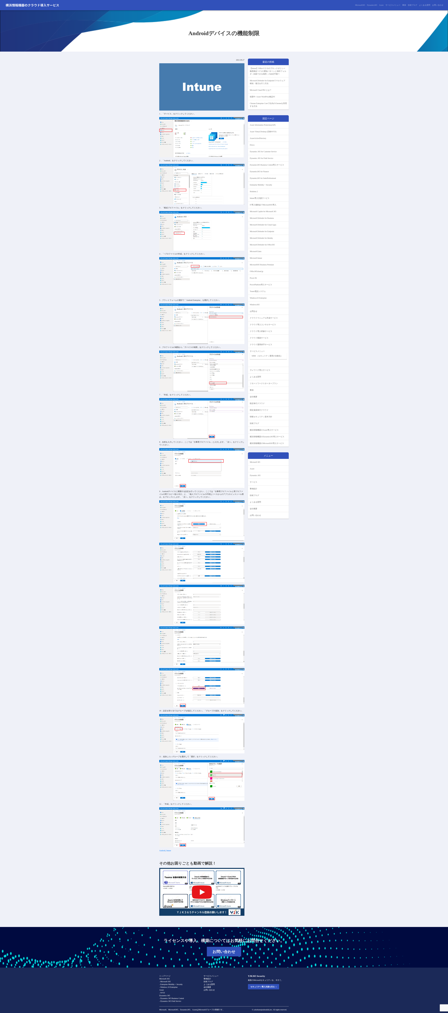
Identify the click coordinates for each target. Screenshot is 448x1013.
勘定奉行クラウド (257, 403)
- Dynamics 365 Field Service (170, 1001)
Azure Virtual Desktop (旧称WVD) (263, 132)
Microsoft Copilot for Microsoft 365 (263, 211)
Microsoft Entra (255, 251)
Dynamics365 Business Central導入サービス (267, 165)
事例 (404, 5)
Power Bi (253, 278)
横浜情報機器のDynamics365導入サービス (267, 437)
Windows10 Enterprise (258, 298)
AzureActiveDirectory (258, 138)
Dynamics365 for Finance (259, 172)
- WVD (162, 993)
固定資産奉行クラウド (259, 410)
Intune (168, 851)
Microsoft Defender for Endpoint (262, 231)
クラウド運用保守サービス (261, 345)
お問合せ (253, 311)
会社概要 (253, 397)
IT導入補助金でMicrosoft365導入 (263, 205)
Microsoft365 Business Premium (262, 265)
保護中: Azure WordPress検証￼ (262, 97)
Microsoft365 (360, 5)
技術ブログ (412, 5)
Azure (381, 5)
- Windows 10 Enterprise (168, 987)
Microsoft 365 (255, 462)
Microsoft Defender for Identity (261, 238)
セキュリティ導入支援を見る (263, 986)
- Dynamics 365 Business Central (171, 998)
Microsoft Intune (256, 258)
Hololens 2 (254, 191)
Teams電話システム (258, 291)
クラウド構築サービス (259, 338)
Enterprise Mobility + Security (261, 185)
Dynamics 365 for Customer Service (263, 152)
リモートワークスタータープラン (264, 383)
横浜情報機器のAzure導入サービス (264, 430)
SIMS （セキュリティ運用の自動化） (267, 356)
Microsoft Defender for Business (262, 218)
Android (162, 851)
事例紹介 (253, 489)
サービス (253, 482)
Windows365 (255, 305)
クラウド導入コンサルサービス (263, 325)
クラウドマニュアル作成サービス (264, 318)
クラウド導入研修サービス (261, 331)
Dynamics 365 (255, 475)
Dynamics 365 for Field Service (261, 158)
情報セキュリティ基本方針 (261, 417)
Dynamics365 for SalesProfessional (263, 178)
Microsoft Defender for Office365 (262, 245)
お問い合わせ (437, 5)
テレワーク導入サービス (260, 370)
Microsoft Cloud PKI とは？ (260, 90)
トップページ (164, 976)
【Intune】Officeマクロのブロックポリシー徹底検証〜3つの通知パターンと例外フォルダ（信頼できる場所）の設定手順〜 (268, 71)
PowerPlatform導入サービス (261, 285)
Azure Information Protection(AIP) (263, 125)
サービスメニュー (392, 5)
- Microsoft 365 (165, 982)
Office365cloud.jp (256, 271)
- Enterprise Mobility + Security (171, 984)
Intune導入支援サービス (259, 198)
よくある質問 (424, 5)
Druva (252, 145)
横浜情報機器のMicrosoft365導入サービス (267, 443)
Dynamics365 (372, 5)
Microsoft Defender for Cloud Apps (263, 225)
